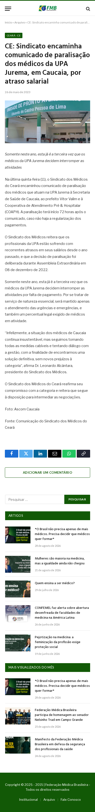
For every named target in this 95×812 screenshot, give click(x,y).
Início (8, 22)
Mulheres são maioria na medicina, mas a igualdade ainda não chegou (60, 561)
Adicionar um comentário (47, 472)
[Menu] (8, 8)
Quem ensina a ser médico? (55, 583)
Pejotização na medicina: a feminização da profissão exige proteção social (57, 642)
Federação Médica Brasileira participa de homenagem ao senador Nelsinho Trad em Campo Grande (62, 715)
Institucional (28, 799)
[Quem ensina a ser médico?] (17, 589)
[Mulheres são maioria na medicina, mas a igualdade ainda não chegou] (17, 564)
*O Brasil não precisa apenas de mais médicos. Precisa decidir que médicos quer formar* (62, 534)
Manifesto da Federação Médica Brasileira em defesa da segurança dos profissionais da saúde (60, 744)
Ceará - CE (13, 35)
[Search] (87, 8)
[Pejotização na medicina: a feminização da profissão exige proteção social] (17, 643)
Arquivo (19, 22)
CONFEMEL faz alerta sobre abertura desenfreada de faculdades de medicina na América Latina (62, 613)
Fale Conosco (71, 799)
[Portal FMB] (47, 9)
